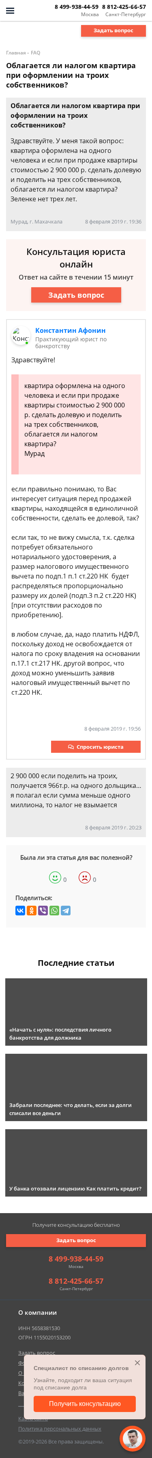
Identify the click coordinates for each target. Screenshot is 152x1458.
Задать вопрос (113, 30)
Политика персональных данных (59, 1428)
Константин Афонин (70, 330)
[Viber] (43, 910)
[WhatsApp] (54, 910)
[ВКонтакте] (20, 910)
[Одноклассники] (31, 910)
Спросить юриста (100, 746)
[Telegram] (66, 910)
